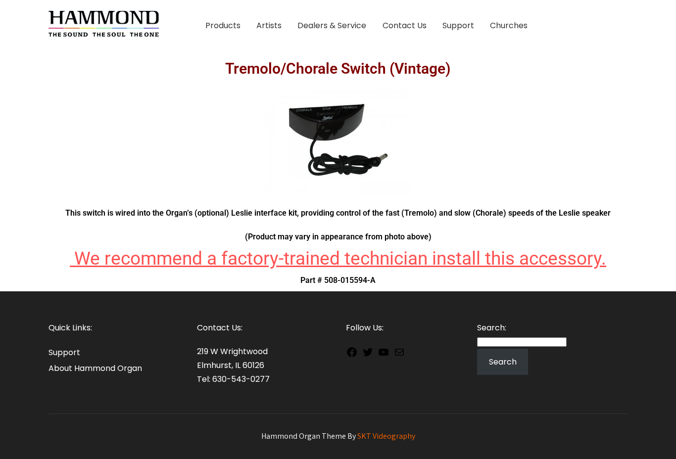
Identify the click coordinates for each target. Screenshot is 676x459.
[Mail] (399, 354)
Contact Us (405, 25)
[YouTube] (383, 354)
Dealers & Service (331, 25)
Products (223, 25)
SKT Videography (386, 436)
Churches (509, 25)
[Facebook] (352, 354)
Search (503, 361)
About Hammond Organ (95, 368)
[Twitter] (368, 354)
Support (458, 25)
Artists (269, 25)
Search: (491, 327)
